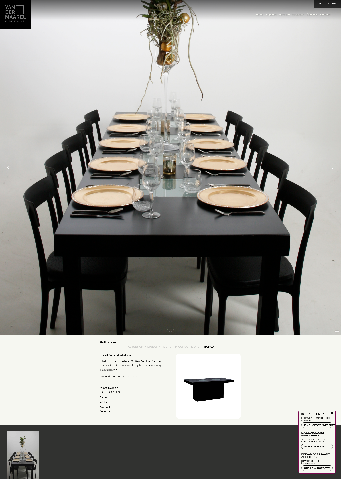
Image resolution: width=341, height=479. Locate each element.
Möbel (152, 346)
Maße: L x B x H (109, 387)
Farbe (103, 397)
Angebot (271, 14)
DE (327, 3)
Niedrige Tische (187, 346)
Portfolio (284, 14)
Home (259, 14)
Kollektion (298, 14)
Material (105, 407)
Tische (166, 346)
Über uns (312, 14)
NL (320, 3)
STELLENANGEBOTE (316, 468)
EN (334, 3)
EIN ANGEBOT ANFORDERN (318, 425)
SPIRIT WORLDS (314, 446)
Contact (325, 14)
